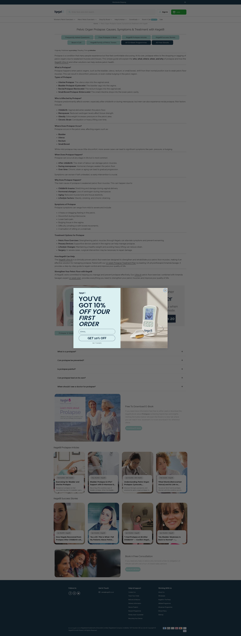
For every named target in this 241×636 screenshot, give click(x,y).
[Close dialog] (165, 290)
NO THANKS (96, 343)
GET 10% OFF (97, 338)
